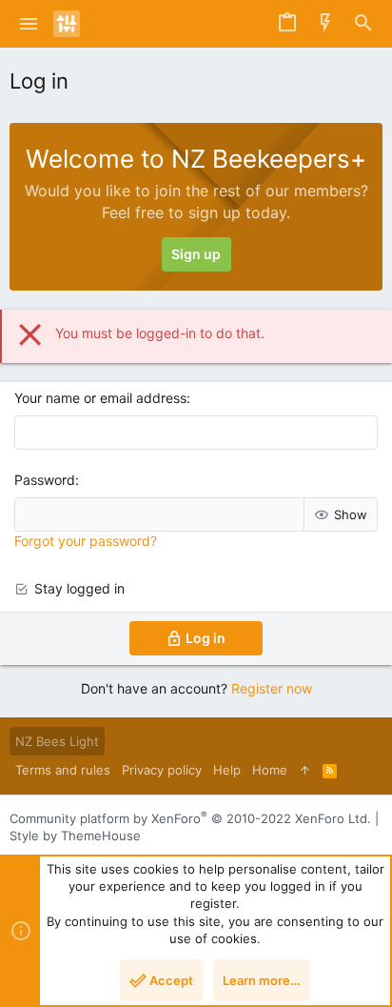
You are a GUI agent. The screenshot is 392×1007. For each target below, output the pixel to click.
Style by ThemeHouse (75, 835)
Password (44, 480)
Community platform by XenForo (190, 818)
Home (269, 769)
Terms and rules (62, 769)
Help (227, 769)
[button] (29, 24)
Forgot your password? (85, 541)
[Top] (305, 769)
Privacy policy (162, 769)
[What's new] (325, 24)
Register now (271, 688)
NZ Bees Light (57, 741)
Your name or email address (100, 398)
